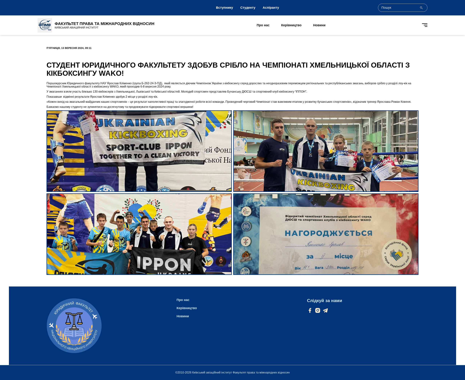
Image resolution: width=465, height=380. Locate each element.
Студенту (247, 7)
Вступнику (224, 7)
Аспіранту (271, 7)
